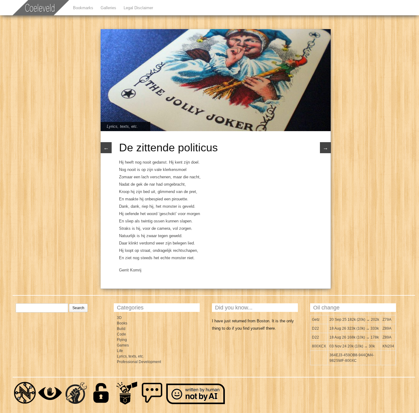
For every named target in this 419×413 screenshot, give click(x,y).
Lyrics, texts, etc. (122, 126)
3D (119, 318)
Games (123, 345)
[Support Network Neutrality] (25, 404)
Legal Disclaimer (138, 8)
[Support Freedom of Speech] (152, 404)
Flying (122, 340)
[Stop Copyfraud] (126, 404)
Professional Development (139, 362)
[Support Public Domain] (101, 404)
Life (120, 351)
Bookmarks (83, 8)
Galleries (108, 8)
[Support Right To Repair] (75, 404)
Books (122, 323)
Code (121, 334)
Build (121, 329)
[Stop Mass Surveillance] (50, 404)
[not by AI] (196, 404)
